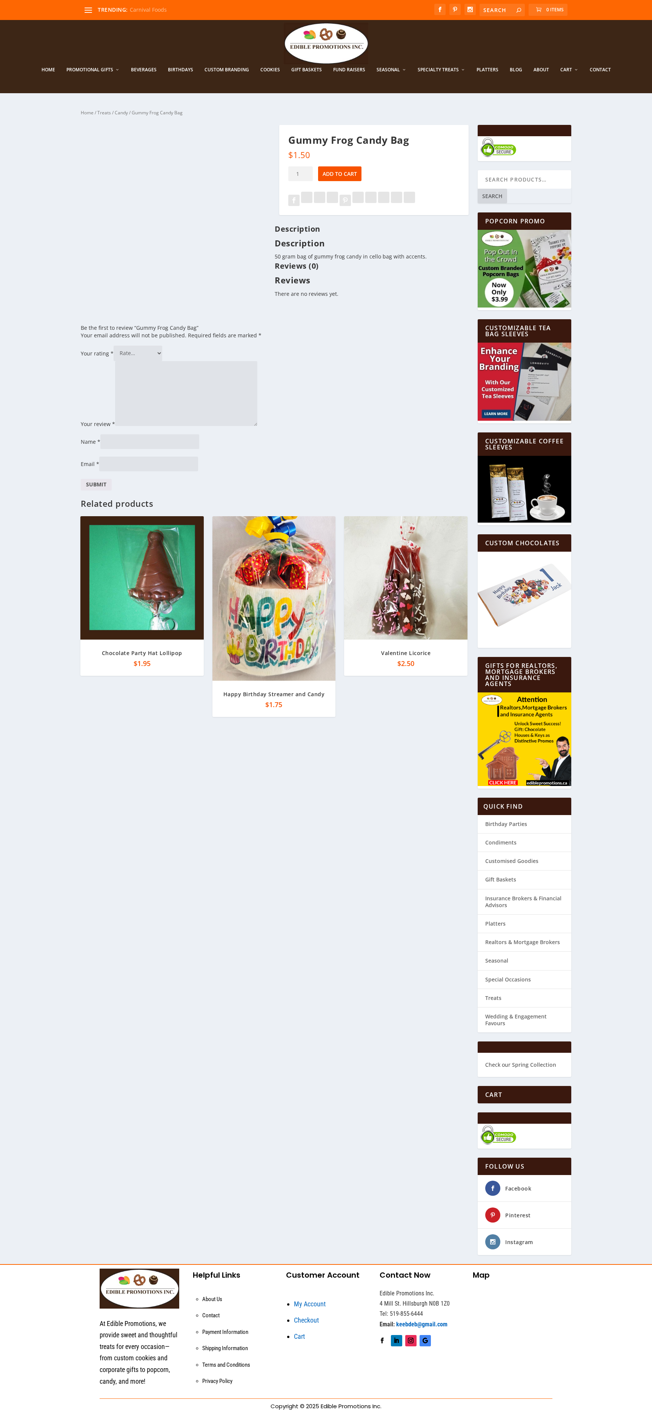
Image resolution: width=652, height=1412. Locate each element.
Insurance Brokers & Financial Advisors (523, 902)
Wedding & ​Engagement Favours (516, 1020)
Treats (104, 112)
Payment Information (225, 1332)
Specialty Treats (438, 70)
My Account (310, 1304)
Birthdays (180, 70)
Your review (98, 424)
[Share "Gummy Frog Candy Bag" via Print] (409, 201)
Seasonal (388, 70)
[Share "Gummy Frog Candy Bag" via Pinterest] (346, 201)
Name (90, 441)
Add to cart (340, 173)
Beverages (144, 70)
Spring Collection (534, 1064)
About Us (212, 1299)
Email (90, 464)
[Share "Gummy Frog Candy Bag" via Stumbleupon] (384, 201)
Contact (600, 70)
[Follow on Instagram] (411, 1340)
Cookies (270, 70)
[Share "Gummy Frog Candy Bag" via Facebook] (294, 201)
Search (492, 196)
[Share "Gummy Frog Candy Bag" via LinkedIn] (358, 201)
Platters (487, 70)
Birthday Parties (506, 824)
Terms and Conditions (226, 1364)
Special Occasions (508, 979)
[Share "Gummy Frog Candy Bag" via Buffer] (371, 201)
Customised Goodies (511, 860)
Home (48, 70)
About (541, 70)
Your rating (97, 353)
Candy (121, 112)
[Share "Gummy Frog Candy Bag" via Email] (397, 201)
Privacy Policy (217, 1381)
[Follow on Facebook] (382, 1340)
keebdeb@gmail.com (421, 1324)
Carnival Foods (148, 9)
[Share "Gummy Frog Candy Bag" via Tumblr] (333, 201)
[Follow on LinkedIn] (396, 1340)
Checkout (306, 1320)
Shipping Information (225, 1348)
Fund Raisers (349, 70)
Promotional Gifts (89, 70)
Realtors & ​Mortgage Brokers (522, 942)
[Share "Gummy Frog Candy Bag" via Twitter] (307, 201)
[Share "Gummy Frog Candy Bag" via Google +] (320, 201)
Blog (516, 70)
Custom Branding (227, 70)
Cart (566, 70)
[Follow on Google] (425, 1340)
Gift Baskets (306, 70)
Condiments (501, 842)
